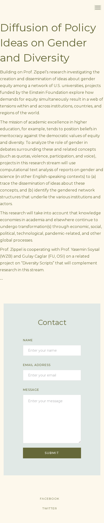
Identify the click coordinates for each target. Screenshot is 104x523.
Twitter (49, 508)
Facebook (49, 498)
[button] (97, 7)
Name (28, 340)
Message (31, 390)
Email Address (37, 365)
